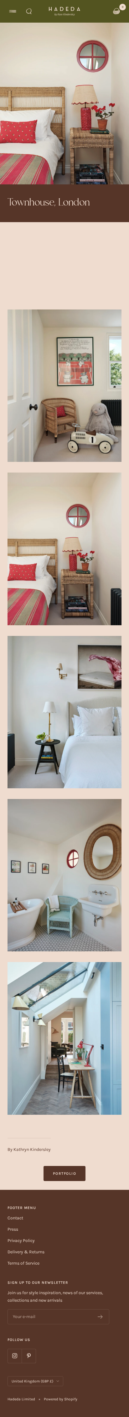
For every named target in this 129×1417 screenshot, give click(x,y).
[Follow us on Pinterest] (29, 1356)
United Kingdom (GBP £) (32, 1381)
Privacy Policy (21, 1240)
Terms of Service (23, 1263)
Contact (15, 1218)
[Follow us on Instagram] (15, 1356)
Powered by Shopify (60, 1399)
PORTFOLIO (64, 1173)
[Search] (29, 11)
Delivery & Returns (26, 1252)
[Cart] (116, 11)
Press (13, 1229)
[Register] (100, 1317)
